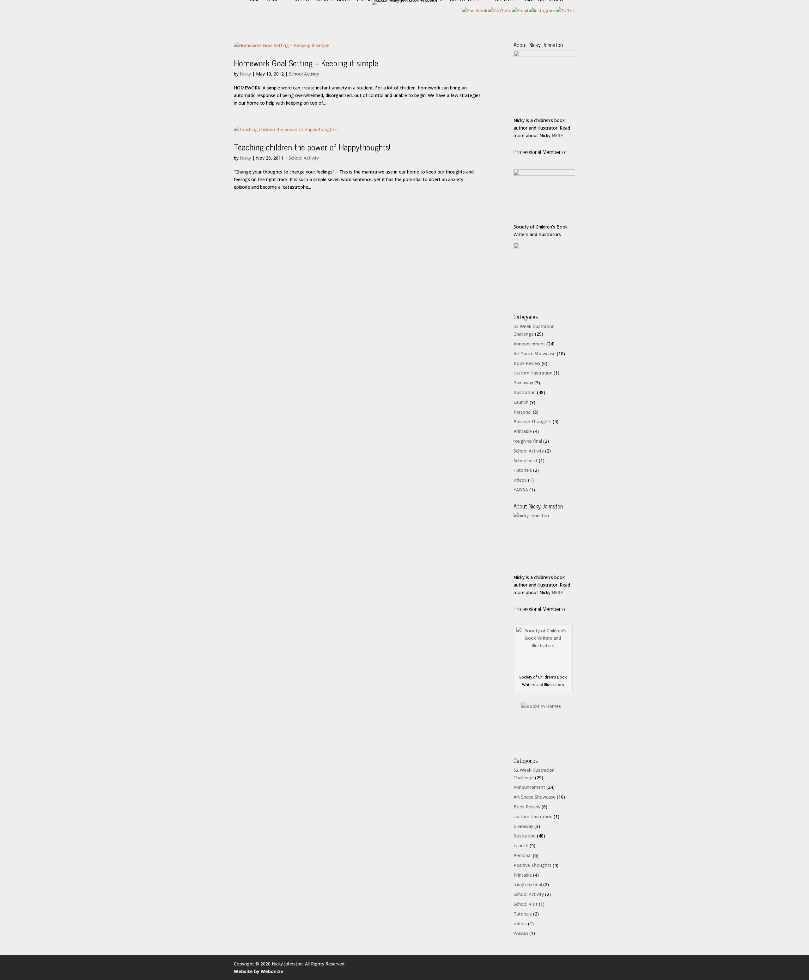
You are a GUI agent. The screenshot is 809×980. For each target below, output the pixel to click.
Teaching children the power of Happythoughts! (312, 147)
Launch (521, 402)
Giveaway (523, 383)
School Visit (526, 461)
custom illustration (533, 373)
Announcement (529, 344)
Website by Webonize (258, 971)
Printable (523, 431)
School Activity (304, 74)
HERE (557, 135)
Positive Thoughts (532, 421)
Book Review (527, 363)
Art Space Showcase (535, 353)
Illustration (525, 392)
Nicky (245, 74)
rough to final (528, 441)
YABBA (521, 490)
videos (520, 480)
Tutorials (523, 470)
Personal (523, 412)
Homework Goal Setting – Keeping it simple (306, 63)
